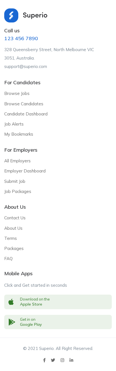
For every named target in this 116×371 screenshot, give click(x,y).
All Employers (17, 160)
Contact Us (15, 217)
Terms (10, 238)
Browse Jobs (17, 93)
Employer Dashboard (25, 171)
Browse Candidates (23, 103)
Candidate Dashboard (26, 114)
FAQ (8, 258)
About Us (13, 228)
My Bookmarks (18, 134)
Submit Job (14, 181)
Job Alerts (14, 124)
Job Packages (17, 191)
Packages (14, 248)
